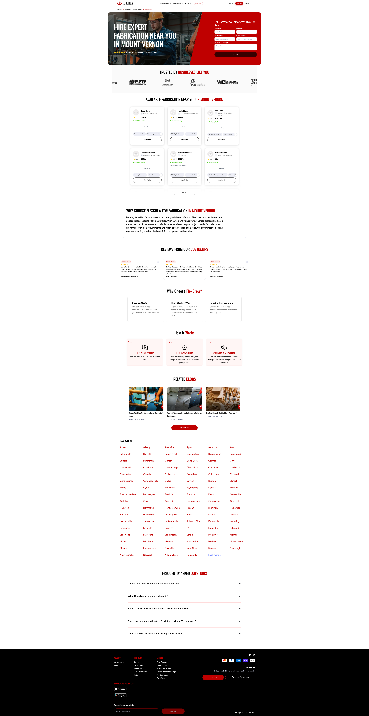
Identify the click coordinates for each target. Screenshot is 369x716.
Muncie (123, 548)
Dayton (190, 481)
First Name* (217, 29)
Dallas (168, 481)
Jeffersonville (171, 521)
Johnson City (193, 521)
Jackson (234, 514)
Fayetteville (192, 487)
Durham (212, 481)
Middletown (149, 541)
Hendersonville (172, 507)
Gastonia (169, 501)
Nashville (169, 548)
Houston (124, 514)
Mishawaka (192, 541)
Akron (123, 447)
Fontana (234, 487)
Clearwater (125, 474)
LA (188, 528)
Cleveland (148, 474)
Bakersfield (125, 454)
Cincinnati (213, 467)
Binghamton (193, 454)
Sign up (239, 3)
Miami (123, 541)
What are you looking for (221, 43)
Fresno (211, 494)
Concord (234, 474)
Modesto (212, 541)
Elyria (146, 487)
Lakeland (234, 528)
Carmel (212, 460)
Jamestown (149, 521)
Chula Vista (192, 467)
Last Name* (239, 29)
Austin (233, 447)
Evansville (170, 487)
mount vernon (137, 9)
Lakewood (125, 534)
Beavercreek (171, 454)
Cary (232, 460)
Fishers (212, 487)
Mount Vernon (237, 541)
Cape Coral (192, 460)
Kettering (234, 521)
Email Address (218, 35)
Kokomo (169, 528)
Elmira (123, 487)
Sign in (247, 3)
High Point (213, 507)
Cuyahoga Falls (150, 481)
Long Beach (171, 534)
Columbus (192, 474)
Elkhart (233, 481)
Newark (212, 548)
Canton (168, 460)
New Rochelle (127, 555)
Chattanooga (171, 467)
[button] (147, 126)
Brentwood (235, 454)
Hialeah (190, 507)
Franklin (169, 494)
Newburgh (235, 548)
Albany (146, 447)
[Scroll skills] (161, 134)
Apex (189, 447)
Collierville (170, 474)
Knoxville (147, 528)
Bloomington (214, 454)
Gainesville (235, 494)
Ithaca (211, 514)
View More (184, 192)
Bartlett (147, 454)
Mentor (233, 534)
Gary (145, 501)
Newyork (147, 555)
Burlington (148, 460)
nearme (119, 9)
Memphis (213, 534)
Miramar (169, 541)
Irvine (189, 514)
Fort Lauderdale (128, 494)
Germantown (193, 501)
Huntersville (149, 514)
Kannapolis (213, 521)
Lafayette (213, 528)
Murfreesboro (150, 548)
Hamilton (124, 507)
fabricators (148, 9)
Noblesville (192, 555)
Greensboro (214, 501)
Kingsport (125, 528)
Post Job (198, 3)
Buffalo (123, 460)
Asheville (212, 447)
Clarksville (235, 467)
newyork (128, 9)
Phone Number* (241, 35)
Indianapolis (171, 514)
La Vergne (148, 534)
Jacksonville (126, 521)
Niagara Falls (171, 555)
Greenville (235, 501)
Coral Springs (126, 481)
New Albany (193, 548)
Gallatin (124, 501)
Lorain (190, 534)
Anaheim (169, 447)
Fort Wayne (149, 494)
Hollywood (235, 507)
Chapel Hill (125, 467)
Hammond (148, 507)
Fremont (191, 494)
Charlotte (148, 467)
